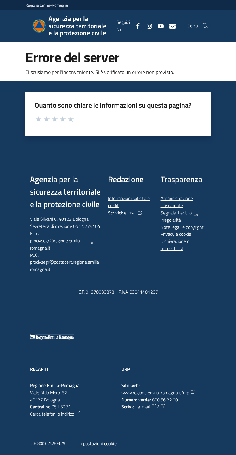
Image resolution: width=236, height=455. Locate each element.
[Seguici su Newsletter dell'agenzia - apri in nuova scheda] (170, 25)
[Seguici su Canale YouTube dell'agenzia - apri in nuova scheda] (158, 25)
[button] (205, 26)
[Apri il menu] (8, 25)
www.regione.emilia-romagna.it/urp (155, 392)
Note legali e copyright (182, 227)
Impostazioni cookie (97, 443)
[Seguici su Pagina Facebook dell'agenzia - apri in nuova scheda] (135, 25)
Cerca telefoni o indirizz (52, 413)
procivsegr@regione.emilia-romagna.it (56, 244)
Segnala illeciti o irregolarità (176, 216)
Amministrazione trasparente (177, 202)
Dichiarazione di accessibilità (175, 245)
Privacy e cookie (176, 234)
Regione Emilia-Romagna (46, 5)
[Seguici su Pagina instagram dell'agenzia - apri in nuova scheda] (147, 25)
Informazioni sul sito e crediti (129, 202)
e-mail (130, 212)
